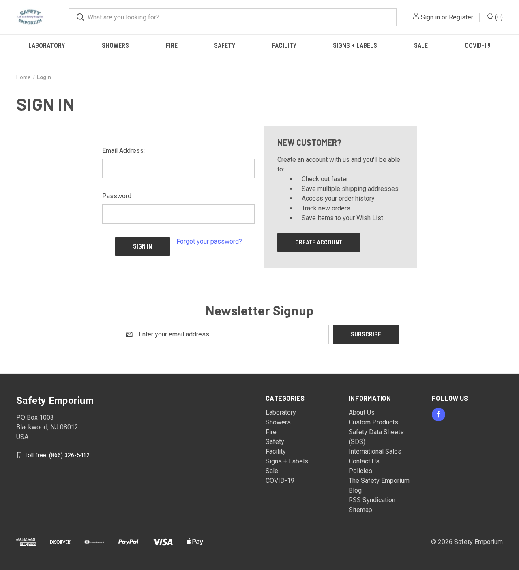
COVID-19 (478, 45)
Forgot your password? (209, 241)
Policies (360, 471)
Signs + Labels (355, 45)
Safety (224, 45)
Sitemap (360, 510)
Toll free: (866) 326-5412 (57, 455)
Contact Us (364, 461)
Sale (421, 45)
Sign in (430, 17)
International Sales (375, 451)
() (498, 17)
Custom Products (373, 422)
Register (461, 17)
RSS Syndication (372, 500)
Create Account (318, 242)
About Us (362, 412)
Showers (115, 45)
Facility (284, 45)
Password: (117, 196)
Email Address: (123, 150)
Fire (172, 45)
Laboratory (46, 45)
